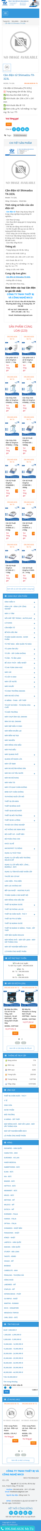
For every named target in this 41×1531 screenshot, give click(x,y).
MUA (8, 124)
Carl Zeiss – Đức (11, 1317)
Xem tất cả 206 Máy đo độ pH (20, 1048)
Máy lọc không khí (13, 886)
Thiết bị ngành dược (14, 904)
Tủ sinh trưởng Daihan (15, 691)
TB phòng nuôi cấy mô (14, 796)
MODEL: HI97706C (29, 1019)
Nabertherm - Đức (12, 1167)
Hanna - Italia (10, 1219)
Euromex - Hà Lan (11, 1158)
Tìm (6, 1392)
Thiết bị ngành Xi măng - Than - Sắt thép (20, 929)
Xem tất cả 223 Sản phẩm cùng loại (20, 589)
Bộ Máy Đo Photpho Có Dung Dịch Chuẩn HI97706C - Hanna (29, 1012)
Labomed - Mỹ (10, 1284)
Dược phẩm (9, 1110)
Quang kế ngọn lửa (13, 759)
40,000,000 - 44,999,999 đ (13, 1372)
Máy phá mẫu (10, 749)
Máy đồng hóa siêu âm (14, 900)
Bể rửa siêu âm (11, 632)
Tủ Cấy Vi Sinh (10, 677)
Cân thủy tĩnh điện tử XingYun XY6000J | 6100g (12, 400)
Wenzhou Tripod (11, 1313)
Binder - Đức (9, 1181)
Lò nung (8, 623)
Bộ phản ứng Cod (12, 839)
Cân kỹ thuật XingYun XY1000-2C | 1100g (11, 569)
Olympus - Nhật (11, 1298)
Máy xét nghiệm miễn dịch (16, 947)
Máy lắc (8, 672)
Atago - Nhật (9, 1237)
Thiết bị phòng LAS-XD (14, 909)
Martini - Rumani (11, 1303)
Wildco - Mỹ (9, 1205)
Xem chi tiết (13, 354)
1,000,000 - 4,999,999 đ (12, 1335)
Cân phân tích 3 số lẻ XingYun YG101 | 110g (12, 359)
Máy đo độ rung (12, 778)
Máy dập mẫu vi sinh (13, 726)
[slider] (5, 1387)
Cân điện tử (10, 627)
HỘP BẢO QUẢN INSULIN (14, 935)
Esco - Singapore (11, 1308)
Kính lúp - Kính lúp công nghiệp (15, 607)
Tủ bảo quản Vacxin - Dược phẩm (16, 638)
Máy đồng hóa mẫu (13, 745)
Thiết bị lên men (12, 801)
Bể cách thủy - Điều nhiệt (15, 663)
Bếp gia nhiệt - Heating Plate (17, 890)
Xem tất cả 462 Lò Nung (20, 1460)
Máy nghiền (10, 740)
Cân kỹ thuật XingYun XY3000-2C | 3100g (11, 526)
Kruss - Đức (9, 1195)
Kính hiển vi (10, 602)
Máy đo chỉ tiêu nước (14, 773)
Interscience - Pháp (12, 1294)
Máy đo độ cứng (12, 696)
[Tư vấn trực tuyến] (20, 963)
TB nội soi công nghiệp (15, 825)
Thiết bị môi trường (13, 815)
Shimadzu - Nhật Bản (13, 1228)
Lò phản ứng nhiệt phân (15, 951)
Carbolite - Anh (11, 1270)
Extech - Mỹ (9, 1209)
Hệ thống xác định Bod (15, 829)
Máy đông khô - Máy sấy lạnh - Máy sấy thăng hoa (20, 941)
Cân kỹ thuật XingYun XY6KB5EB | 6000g (11, 483)
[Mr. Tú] (20, 969)
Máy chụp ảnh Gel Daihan (16, 717)
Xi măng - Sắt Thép (12, 1119)
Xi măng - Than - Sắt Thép (15, 700)
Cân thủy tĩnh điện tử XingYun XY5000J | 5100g (28, 400)
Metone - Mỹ (9, 1200)
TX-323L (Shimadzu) (20, 135)
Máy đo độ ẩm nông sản (15, 768)
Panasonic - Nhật (11, 1233)
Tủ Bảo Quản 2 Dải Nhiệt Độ (16, 895)
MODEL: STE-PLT (10, 1433)
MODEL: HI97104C (11, 1026)
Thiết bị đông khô (12, 806)
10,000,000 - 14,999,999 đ (13, 1344)
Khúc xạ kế (9, 843)
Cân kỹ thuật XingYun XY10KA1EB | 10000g (27, 441)
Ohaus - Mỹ (9, 1261)
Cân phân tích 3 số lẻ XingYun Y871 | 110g (28, 359)
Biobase (7, 1266)
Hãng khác (9, 1280)
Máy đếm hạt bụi (12, 735)
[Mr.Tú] (20, 975)
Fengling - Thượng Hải (14, 1275)
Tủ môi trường (11, 712)
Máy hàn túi (10, 782)
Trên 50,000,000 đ (10, 1377)
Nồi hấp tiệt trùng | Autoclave (18, 618)
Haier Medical (10, 1162)
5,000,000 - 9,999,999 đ (12, 1339)
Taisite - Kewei (10, 1256)
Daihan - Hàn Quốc (12, 1247)
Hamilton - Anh (11, 1153)
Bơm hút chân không (14, 792)
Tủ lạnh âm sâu (11, 649)
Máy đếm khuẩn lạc (13, 731)
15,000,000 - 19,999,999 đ (13, 1349)
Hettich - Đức (10, 1186)
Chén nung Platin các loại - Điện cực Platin (11, 1428)
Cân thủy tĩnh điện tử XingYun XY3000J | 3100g (12, 442)
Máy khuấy (9, 686)
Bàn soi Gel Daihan (13, 721)
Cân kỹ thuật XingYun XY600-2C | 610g (28, 570)
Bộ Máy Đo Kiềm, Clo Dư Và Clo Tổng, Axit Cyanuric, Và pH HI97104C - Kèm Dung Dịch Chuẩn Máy (11, 1016)
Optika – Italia (10, 1223)
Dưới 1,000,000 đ (10, 1330)
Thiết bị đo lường (12, 820)
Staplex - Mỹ (9, 1289)
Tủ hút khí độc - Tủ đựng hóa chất (17, 706)
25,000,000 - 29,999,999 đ (13, 1358)
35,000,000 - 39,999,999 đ (13, 1367)
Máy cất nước (11, 681)
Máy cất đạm (10, 764)
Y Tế (5, 1100)
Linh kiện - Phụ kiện (13, 881)
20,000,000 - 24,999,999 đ (13, 1353)
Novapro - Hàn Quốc (13, 1148)
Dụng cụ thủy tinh (13, 853)
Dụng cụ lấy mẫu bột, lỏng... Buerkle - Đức (17, 866)
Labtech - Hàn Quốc (12, 1242)
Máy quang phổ (11, 754)
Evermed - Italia (11, 1214)
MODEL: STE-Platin (27, 1434)
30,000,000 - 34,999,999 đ (13, 1363)
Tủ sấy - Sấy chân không (15, 653)
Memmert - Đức (10, 1190)
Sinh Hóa (8, 1105)
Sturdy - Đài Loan (11, 1251)
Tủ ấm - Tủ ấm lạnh (13, 658)
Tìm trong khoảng (10, 1382)
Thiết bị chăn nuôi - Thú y (16, 914)
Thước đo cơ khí (12, 876)
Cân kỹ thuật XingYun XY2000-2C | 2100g (27, 526)
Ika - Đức (8, 1176)
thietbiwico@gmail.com (19, 1492)
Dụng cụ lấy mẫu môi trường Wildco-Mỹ (17, 859)
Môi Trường (9, 1114)
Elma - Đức (8, 1172)
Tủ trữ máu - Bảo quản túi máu (18, 644)
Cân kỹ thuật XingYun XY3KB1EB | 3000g (27, 483)
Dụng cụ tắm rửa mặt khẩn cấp (18, 872)
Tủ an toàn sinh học (14, 667)
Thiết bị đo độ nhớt (13, 811)
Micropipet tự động (13, 848)
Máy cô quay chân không (16, 787)
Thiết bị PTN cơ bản (13, 918)
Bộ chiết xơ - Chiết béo (14, 834)
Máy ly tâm (9, 613)
